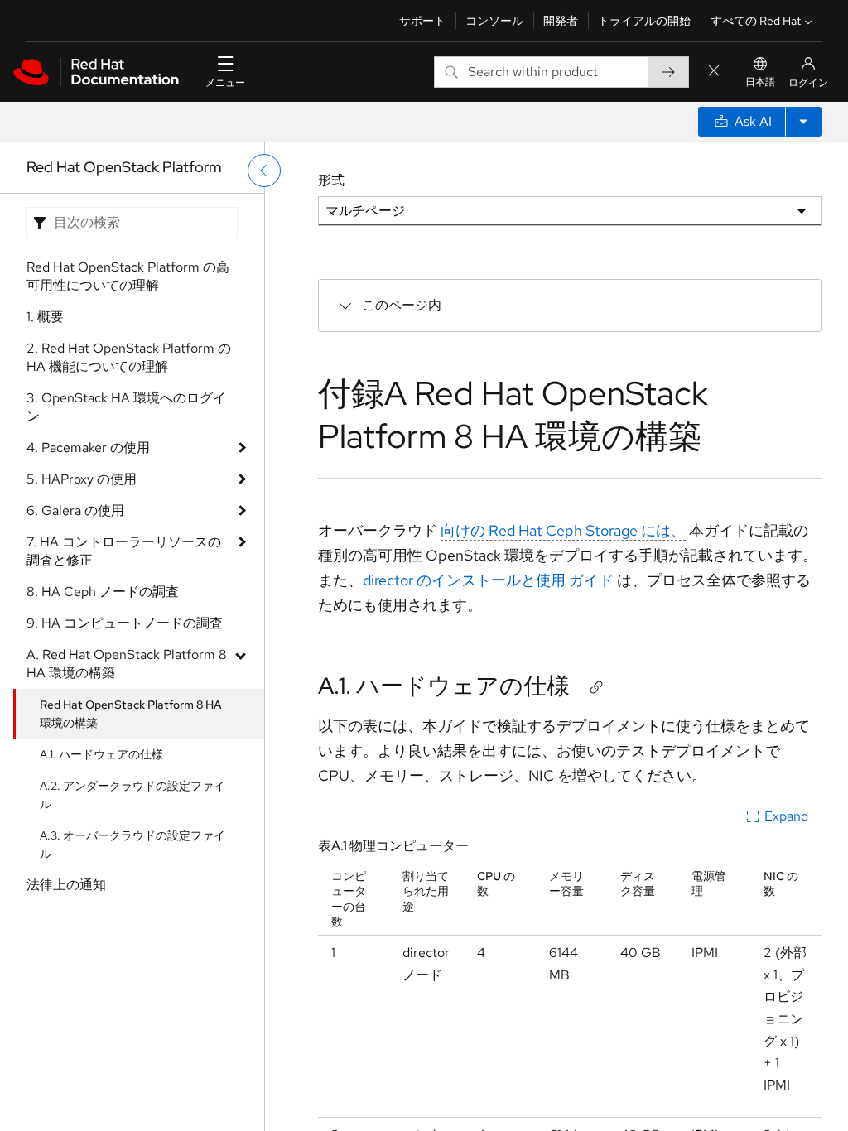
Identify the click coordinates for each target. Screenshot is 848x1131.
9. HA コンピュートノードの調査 (124, 623)
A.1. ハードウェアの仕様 (101, 754)
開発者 (560, 20)
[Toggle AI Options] (803, 122)
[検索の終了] (713, 71)
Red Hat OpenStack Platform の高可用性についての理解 (127, 276)
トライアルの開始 (644, 20)
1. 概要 (45, 316)
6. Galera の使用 (75, 510)
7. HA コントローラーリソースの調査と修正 (123, 551)
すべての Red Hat (756, 20)
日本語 (760, 82)
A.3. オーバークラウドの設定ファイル (132, 844)
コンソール (494, 20)
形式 (331, 180)
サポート (422, 20)
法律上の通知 (66, 884)
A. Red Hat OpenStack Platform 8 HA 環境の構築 (126, 663)
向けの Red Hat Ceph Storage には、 (563, 530)
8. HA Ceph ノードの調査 (102, 591)
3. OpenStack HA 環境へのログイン (126, 407)
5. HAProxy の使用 (81, 479)
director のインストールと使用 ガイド (488, 580)
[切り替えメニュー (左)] (264, 170)
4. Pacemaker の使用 (88, 447)
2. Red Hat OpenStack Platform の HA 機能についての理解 (128, 357)
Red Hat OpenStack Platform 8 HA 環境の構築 (131, 713)
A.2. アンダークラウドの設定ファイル (132, 794)
